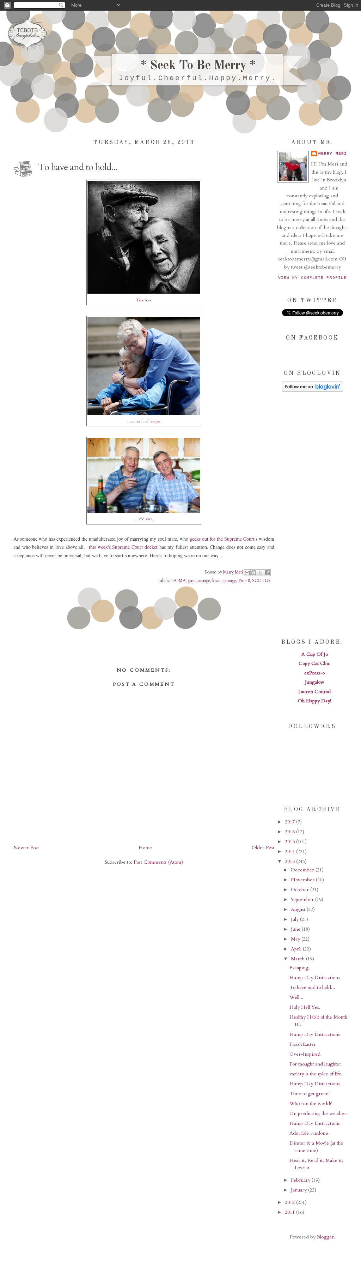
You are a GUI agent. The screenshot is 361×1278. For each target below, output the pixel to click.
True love (144, 300)
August (299, 909)
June (296, 929)
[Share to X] (260, 572)
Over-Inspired (304, 1054)
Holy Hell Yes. (304, 1007)
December (303, 869)
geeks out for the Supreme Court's (223, 538)
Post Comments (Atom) (158, 862)
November (303, 879)
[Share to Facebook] (267, 572)
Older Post (263, 847)
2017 (290, 821)
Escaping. (299, 967)
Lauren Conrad (314, 691)
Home (145, 847)
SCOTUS (261, 580)
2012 (290, 1202)
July (295, 919)
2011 (290, 1212)
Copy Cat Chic (314, 663)
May (296, 939)
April (297, 949)
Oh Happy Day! (314, 700)
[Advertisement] (312, 514)
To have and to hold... (312, 987)
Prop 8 (244, 580)
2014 (290, 851)
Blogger (325, 1237)
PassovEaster (302, 1044)
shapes (155, 421)
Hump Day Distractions (314, 977)
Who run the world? (310, 1103)
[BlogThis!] (253, 572)
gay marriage (199, 580)
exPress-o (314, 673)
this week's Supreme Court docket (123, 547)
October (300, 889)
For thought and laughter (315, 1064)
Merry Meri (233, 572)
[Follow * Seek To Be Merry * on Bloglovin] (312, 390)
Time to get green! (309, 1093)
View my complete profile (312, 278)
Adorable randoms (309, 1133)
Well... (296, 997)
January (299, 1190)
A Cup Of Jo (314, 654)
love (215, 580)
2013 (290, 861)
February (301, 1180)
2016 (290, 831)
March (298, 958)
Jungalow (314, 682)
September (303, 899)
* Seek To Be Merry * (198, 66)
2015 (290, 841)
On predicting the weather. (318, 1113)
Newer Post (26, 847)
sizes (149, 519)
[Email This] (247, 572)
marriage (228, 580)
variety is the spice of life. (316, 1073)
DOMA (178, 580)
